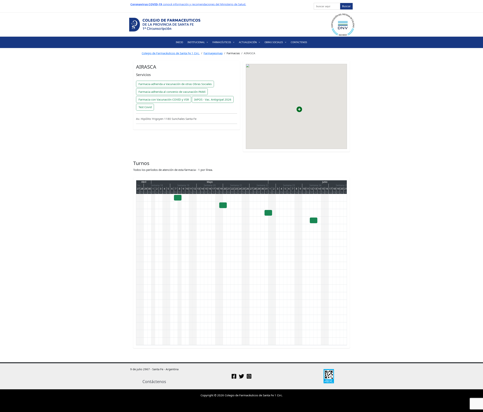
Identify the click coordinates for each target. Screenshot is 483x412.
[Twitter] (241, 376)
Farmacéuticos (221, 42)
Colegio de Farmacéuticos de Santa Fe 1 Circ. (171, 53)
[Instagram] (249, 376)
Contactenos (299, 42)
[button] (206, 42)
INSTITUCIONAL (196, 42)
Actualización (248, 42)
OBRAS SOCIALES (274, 42)
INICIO (179, 42)
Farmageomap (213, 53)
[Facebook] (234, 376)
